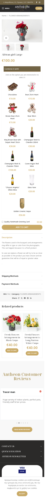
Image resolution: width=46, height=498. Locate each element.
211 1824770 (28, 2)
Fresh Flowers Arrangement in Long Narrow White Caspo (32, 338)
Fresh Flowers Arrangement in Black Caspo (12, 337)
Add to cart (22, 227)
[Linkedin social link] (30, 298)
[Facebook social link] (36, 2)
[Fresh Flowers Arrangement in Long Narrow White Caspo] (32, 322)
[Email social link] (24, 298)
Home (4, 15)
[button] (4, 31)
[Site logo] (22, 8)
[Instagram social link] (39, 2)
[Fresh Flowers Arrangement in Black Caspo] (11, 322)
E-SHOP (38, 8)
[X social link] (21, 298)
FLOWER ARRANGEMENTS (19, 15)
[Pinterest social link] (27, 298)
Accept (22, 494)
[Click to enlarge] (6, 38)
